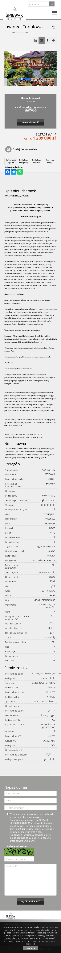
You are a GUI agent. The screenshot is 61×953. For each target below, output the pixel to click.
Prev (5, 82)
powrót (53, 27)
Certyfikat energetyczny (11, 168)
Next (55, 82)
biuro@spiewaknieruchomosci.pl (30, 107)
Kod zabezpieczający (17, 846)
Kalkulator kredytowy (24, 161)
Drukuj (54, 40)
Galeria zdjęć (41, 40)
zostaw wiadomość (30, 122)
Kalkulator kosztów (36, 161)
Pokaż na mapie (48, 40)
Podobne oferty (50, 161)
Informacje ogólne (11, 161)
